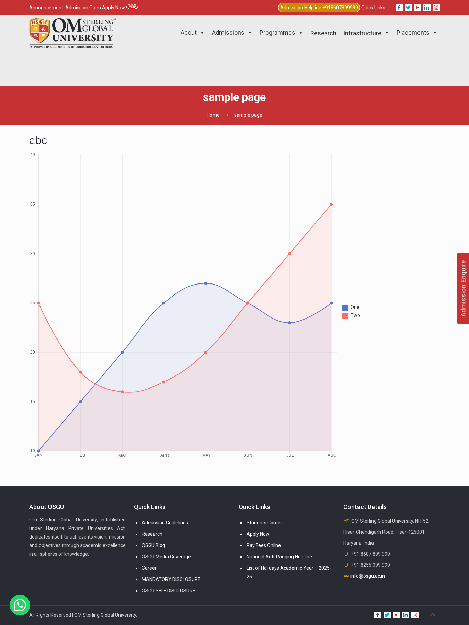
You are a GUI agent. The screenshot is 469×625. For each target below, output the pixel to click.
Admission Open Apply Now (95, 7)
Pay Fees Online (264, 545)
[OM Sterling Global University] (72, 32)
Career (149, 568)
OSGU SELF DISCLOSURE (168, 590)
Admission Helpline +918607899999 (319, 7)
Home (213, 115)
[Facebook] (399, 7)
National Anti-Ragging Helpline (279, 556)
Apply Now (258, 534)
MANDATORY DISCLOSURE (171, 579)
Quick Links (373, 7)
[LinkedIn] (427, 7)
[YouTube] (417, 7)
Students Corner (264, 522)
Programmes (277, 32)
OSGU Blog (153, 545)
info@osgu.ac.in (367, 576)
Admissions (228, 32)
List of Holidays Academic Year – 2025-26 (289, 572)
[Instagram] (436, 7)
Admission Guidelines (165, 522)
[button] (20, 605)
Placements (413, 32)
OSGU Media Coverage (166, 556)
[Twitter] (408, 7)
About (189, 32)
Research (152, 534)
